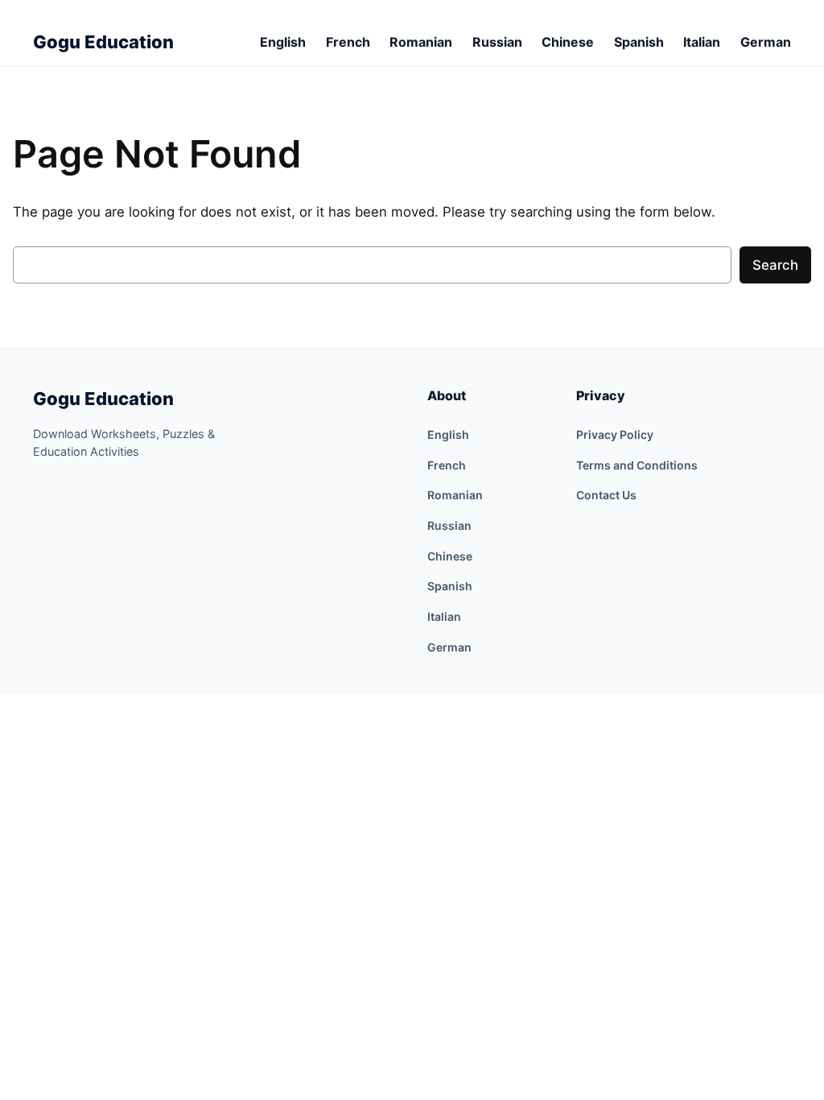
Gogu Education (103, 398)
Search (775, 265)
